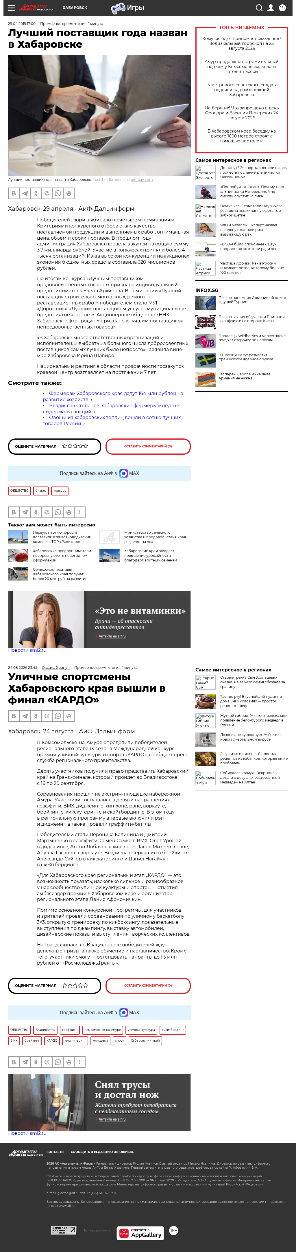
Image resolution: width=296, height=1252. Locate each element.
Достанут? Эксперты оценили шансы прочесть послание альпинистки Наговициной (253, 172)
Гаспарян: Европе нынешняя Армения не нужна (244, 376)
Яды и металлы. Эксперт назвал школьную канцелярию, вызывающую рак (248, 229)
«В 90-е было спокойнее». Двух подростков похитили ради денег (250, 246)
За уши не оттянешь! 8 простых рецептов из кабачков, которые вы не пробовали (254, 758)
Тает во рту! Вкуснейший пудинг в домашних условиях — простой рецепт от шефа (251, 701)
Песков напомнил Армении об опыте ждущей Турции (252, 300)
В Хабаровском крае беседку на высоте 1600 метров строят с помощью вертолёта (242, 136)
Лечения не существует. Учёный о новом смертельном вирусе (250, 737)
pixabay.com (142, 179)
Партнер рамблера (96, 1230)
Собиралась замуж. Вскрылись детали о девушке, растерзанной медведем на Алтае (250, 777)
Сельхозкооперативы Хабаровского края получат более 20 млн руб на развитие (60, 574)
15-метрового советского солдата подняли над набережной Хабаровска (242, 89)
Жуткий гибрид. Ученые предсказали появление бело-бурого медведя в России (254, 720)
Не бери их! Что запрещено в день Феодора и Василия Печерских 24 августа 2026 (242, 113)
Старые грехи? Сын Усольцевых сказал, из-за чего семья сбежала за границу (252, 682)
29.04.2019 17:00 (22, 23)
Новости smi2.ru (27, 650)
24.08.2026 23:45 (22, 667)
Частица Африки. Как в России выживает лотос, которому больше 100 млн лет (252, 268)
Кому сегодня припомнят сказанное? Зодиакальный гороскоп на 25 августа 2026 (241, 43)
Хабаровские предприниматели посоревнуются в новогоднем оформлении (62, 555)
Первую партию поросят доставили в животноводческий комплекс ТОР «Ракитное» (62, 537)
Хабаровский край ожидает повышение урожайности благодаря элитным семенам (150, 555)
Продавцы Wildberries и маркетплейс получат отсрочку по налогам (252, 338)
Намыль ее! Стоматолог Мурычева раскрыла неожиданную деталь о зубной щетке (251, 210)
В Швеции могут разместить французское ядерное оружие (246, 357)
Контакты (55, 1152)
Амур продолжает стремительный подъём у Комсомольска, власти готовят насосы (242, 66)
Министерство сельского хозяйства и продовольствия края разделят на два (155, 537)
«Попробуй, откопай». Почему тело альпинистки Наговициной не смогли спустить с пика (252, 191)
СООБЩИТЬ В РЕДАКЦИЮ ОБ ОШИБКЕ (102, 1152)
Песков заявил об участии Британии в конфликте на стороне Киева (252, 319)
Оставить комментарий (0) (148, 446)
